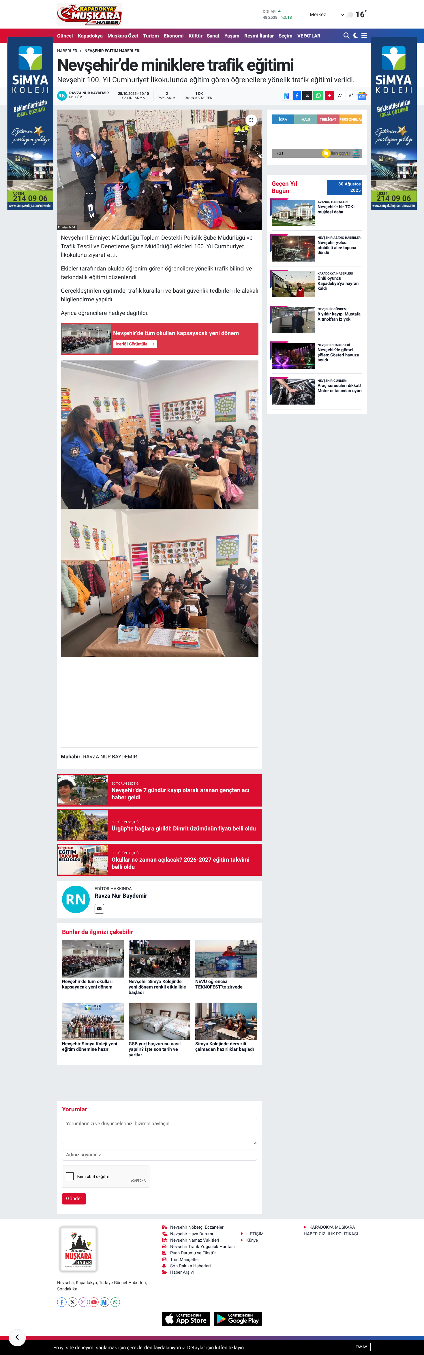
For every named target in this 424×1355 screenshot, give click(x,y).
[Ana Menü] (363, 36)
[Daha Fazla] (329, 95)
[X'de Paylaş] (307, 95)
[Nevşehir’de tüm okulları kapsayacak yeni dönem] (93, 958)
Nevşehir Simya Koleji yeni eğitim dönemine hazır (89, 1046)
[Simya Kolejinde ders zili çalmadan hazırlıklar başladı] (226, 1021)
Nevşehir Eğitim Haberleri (112, 50)
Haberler (67, 50)
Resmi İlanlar (259, 36)
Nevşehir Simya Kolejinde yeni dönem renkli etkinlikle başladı (157, 987)
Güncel (65, 36)
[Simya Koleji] (30, 122)
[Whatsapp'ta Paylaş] (318, 95)
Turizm (151, 36)
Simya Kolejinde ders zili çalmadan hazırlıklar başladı (224, 1046)
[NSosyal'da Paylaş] (286, 95)
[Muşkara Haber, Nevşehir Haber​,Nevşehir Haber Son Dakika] (89, 14)
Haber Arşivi (182, 1272)
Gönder (74, 1198)
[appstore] (187, 1318)
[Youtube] (94, 1302)
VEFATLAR (308, 36)
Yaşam (231, 36)
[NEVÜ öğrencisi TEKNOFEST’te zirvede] (226, 958)
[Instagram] (83, 1302)
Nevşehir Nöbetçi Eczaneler (197, 1227)
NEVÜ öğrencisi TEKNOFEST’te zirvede (219, 984)
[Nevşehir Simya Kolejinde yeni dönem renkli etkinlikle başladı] (159, 958)
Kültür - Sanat (204, 36)
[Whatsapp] (115, 1302)
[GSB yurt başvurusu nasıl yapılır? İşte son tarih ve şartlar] (159, 1021)
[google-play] (238, 1318)
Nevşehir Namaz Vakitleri (194, 1240)
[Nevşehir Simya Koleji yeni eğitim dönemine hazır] (93, 1021)
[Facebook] (62, 1302)
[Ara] (347, 36)
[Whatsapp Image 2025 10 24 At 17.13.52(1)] (159, 582)
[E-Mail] (99, 909)
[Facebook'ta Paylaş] (297, 95)
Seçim (285, 36)
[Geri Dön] (17, 1337)
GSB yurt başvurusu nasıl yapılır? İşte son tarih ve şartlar (155, 1049)
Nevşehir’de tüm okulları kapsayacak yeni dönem (87, 984)
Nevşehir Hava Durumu (192, 1233)
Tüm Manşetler (184, 1259)
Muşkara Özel (123, 36)
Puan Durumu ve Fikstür (193, 1253)
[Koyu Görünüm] (355, 36)
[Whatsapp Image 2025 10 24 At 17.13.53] (159, 434)
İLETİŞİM (255, 1233)
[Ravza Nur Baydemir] (76, 899)
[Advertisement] (159, 702)
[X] (72, 1302)
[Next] (104, 1302)
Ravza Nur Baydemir (121, 895)
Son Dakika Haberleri (190, 1265)
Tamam (361, 1347)
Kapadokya (90, 36)
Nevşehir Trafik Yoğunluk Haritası (202, 1246)
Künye (252, 1240)
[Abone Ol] (362, 96)
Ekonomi (174, 36)
